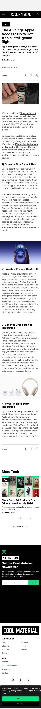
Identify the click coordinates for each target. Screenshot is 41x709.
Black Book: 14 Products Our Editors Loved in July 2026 (18, 502)
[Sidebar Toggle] (3, 14)
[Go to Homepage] (21, 14)
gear (4, 642)
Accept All (20, 699)
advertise (6, 669)
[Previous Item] (11, 518)
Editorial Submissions (10, 665)
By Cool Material (8, 60)
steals (4, 653)
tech (23, 646)
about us (5, 662)
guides (24, 649)
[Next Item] (30, 518)
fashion (24, 642)
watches (5, 649)
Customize (20, 704)
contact (5, 673)
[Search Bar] (38, 14)
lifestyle (5, 646)
